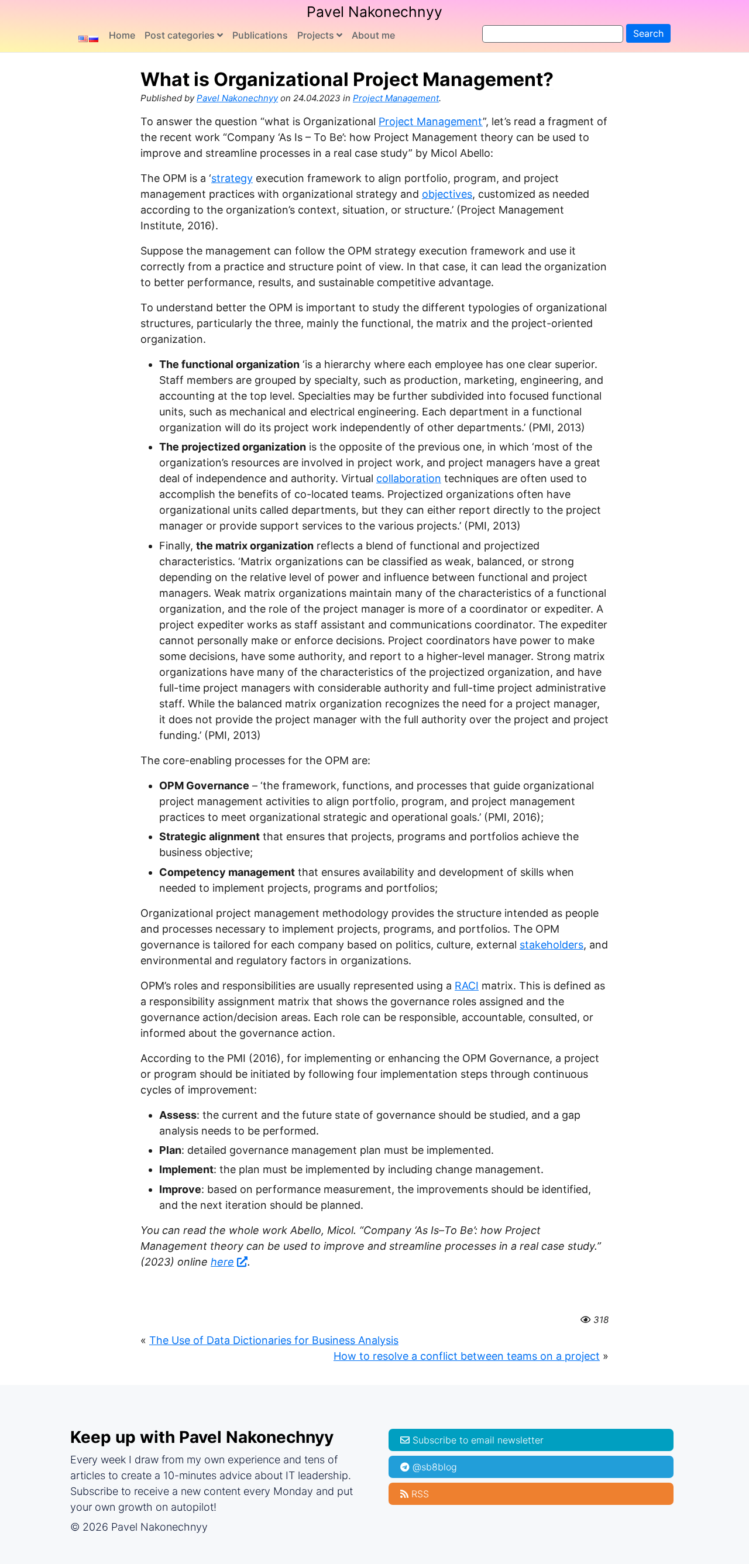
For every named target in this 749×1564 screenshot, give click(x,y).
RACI (467, 985)
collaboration (408, 478)
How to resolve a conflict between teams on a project (467, 1356)
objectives (447, 194)
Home (122, 35)
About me (373, 35)
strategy (232, 178)
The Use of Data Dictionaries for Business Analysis (273, 1340)
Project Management (396, 98)
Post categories (180, 35)
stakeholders (551, 945)
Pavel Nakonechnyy (374, 11)
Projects (315, 35)
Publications (260, 35)
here (222, 1262)
